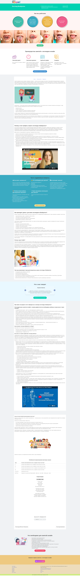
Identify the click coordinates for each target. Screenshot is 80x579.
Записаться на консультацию (40, 297)
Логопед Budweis (60, 526)
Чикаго (13, 568)
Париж (13, 571)
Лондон (13, 570)
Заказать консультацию (40, 205)
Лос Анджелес (14, 567)
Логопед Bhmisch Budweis (21, 526)
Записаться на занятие (40, 550)
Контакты (42, 571)
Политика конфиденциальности (45, 568)
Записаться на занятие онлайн (40, 71)
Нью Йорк (13, 566)
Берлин (13, 569)
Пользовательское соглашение (45, 569)
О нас (41, 570)
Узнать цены (40, 45)
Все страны (14, 572)
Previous (25, 290)
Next (55, 290)
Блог (41, 572)
